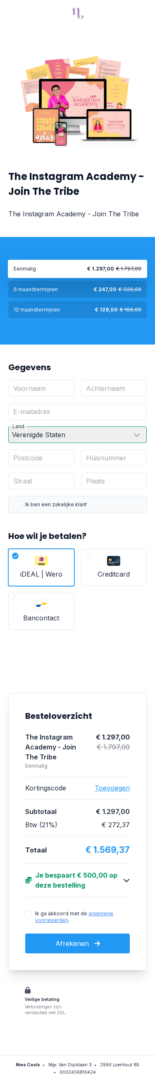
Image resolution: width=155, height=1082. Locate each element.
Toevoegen (112, 788)
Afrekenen (73, 943)
